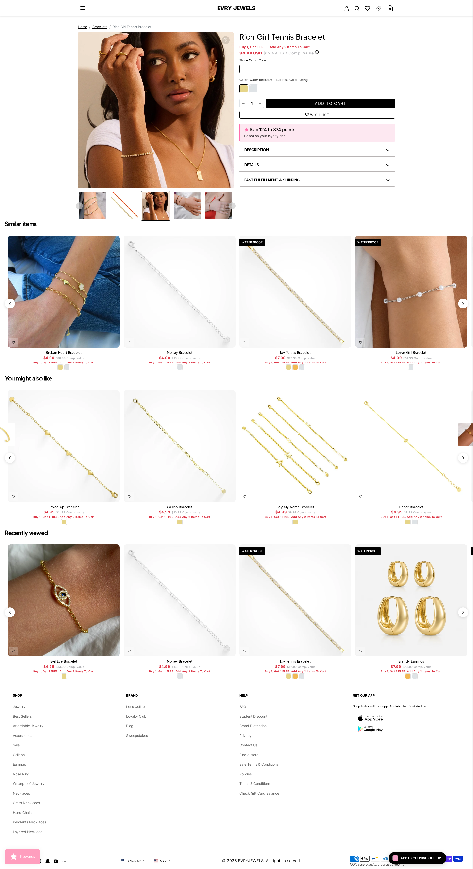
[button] (83, 8)
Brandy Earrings (411, 661)
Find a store (248, 755)
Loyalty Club (136, 716)
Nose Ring (21, 774)
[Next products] (463, 303)
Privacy (245, 735)
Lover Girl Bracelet (411, 353)
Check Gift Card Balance (259, 793)
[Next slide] (232, 205)
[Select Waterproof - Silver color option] (415, 676)
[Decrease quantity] (243, 103)
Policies (245, 774)
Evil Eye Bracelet (63, 661)
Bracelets (99, 27)
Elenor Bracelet (411, 507)
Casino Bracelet (179, 507)
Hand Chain (22, 812)
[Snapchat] (47, 861)
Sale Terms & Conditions (258, 764)
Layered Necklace (27, 832)
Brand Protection (253, 726)
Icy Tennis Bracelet (295, 353)
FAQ (242, 707)
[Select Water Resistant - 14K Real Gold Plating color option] (60, 367)
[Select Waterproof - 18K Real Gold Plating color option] (295, 367)
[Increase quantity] (260, 103)
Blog (129, 726)
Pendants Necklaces (29, 822)
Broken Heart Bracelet (64, 353)
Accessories (22, 735)
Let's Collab (135, 707)
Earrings (19, 764)
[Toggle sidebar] (378, 8)
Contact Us (248, 745)
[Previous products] (10, 303)
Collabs (19, 755)
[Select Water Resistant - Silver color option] (67, 367)
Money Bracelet (180, 353)
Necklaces (21, 793)
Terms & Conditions (254, 783)
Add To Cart (103, 341)
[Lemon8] (64, 861)
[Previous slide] (79, 205)
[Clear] (243, 69)
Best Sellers (22, 716)
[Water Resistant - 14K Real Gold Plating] (243, 88)
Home (82, 27)
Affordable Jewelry (28, 726)
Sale (16, 745)
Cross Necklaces (26, 803)
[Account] (346, 8)
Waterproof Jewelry (28, 783)
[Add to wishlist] (13, 342)
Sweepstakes (137, 735)
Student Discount (253, 716)
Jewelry (19, 707)
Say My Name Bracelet (295, 507)
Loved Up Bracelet (64, 507)
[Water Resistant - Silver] (253, 88)
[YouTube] (56, 861)
